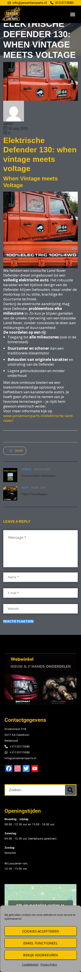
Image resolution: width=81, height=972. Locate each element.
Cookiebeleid (30, 964)
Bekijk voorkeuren (40, 955)
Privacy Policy (49, 964)
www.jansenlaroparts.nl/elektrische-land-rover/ (38, 418)
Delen (18, 451)
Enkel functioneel (40, 943)
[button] (73, 14)
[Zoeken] (70, 790)
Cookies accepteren (40, 931)
